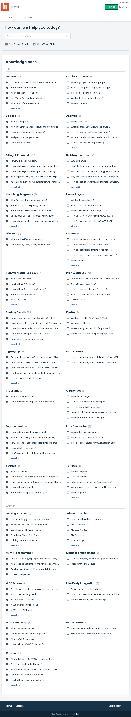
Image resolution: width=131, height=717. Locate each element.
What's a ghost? (78, 492)
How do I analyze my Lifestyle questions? (30, 244)
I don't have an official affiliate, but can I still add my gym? (38, 367)
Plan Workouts (78, 273)
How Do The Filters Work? (23, 294)
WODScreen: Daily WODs (22, 599)
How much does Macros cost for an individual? (93, 239)
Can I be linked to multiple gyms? (26, 378)
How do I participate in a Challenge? (88, 401)
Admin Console (77, 513)
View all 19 (15, 685)
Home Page (75, 194)
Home (9, 17)
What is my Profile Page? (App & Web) (89, 317)
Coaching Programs (21, 194)
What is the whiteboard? (82, 200)
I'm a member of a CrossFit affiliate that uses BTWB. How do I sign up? (44, 357)
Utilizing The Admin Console (24, 540)
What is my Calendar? (81, 323)
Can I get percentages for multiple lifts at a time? (94, 442)
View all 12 (15, 187)
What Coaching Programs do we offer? (29, 200)
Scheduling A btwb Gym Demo (25, 535)
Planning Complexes (20, 574)
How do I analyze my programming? (88, 142)
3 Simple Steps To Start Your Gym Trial (29, 524)
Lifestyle (13, 233)
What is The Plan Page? (21, 278)
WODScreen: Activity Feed (23, 594)
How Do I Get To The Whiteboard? (87, 205)
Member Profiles (79, 529)
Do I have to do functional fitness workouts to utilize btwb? (39, 82)
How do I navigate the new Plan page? (89, 289)
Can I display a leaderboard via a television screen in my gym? (40, 589)
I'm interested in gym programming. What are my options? (38, 558)
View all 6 (15, 226)
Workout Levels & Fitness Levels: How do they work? (96, 137)
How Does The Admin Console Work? (88, 519)
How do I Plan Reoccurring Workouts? (28, 289)
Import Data (76, 351)
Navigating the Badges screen (25, 137)
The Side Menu (78, 535)
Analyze (73, 116)
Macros (72, 233)
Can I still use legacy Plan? (83, 283)
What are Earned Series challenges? (88, 417)
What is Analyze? (79, 121)
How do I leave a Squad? (22, 487)
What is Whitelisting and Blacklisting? (88, 599)
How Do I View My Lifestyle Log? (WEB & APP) (92, 221)
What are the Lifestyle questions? (27, 239)
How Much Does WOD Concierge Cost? (29, 633)
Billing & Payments (20, 155)
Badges (12, 116)
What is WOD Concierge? (22, 628)
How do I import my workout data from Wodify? (93, 362)
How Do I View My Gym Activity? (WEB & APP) (92, 215)
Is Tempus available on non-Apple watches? (91, 481)
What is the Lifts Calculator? (84, 432)
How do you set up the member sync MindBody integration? (99, 594)
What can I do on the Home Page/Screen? (90, 210)
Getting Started (18, 513)
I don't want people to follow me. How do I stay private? (37, 453)
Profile (72, 312)
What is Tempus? (79, 471)
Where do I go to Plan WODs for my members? (33, 658)
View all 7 (15, 545)
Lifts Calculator (78, 426)
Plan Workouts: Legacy (23, 273)
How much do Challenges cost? (86, 406)
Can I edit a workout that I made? (26, 664)
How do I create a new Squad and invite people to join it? (38, 476)
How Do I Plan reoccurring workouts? (28, 679)
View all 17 (15, 304)
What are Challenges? (81, 396)
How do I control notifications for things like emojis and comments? (43, 442)
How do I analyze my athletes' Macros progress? (94, 255)
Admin (10, 506)
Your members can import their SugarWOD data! (94, 628)
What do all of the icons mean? (25, 103)
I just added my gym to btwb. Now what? (30, 519)
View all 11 (75, 187)
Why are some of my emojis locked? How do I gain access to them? (42, 437)
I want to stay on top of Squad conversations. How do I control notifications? (47, 481)
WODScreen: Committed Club (25, 604)
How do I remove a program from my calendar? (33, 401)
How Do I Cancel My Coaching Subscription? (31, 210)
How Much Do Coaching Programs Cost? (29, 205)
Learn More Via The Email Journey (26, 529)
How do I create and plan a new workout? (90, 294)
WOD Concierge (18, 622)
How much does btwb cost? (24, 160)
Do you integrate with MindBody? (86, 589)
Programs (14, 391)
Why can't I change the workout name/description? (95, 176)
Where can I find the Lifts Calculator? (88, 437)
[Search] (67, 36)
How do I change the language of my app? (91, 87)
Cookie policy (114, 705)
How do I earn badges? (21, 142)
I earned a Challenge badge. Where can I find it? (93, 412)
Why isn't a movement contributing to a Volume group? (37, 126)
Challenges (75, 391)
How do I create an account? (24, 87)
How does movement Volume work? (28, 132)
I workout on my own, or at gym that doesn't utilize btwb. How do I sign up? (46, 372)
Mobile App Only (78, 76)
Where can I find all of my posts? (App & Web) (92, 333)
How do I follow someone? (23, 448)
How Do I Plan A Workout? (23, 283)
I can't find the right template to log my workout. (94, 166)
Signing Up (14, 351)
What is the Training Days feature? (87, 98)
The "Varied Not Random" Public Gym (28, 98)
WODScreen (15, 583)
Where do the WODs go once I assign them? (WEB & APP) (37, 669)
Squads (12, 466)
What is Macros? (78, 260)
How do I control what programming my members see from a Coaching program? (49, 221)
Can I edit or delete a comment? (86, 92)
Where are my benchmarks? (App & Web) (90, 328)
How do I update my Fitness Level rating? (90, 132)
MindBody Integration (82, 583)
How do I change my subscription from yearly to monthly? (38, 166)
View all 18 (15, 344)
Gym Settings (77, 540)
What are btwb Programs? (23, 396)
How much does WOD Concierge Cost (28, 644)
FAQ (9, 69)
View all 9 (75, 147)
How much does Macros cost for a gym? (90, 244)
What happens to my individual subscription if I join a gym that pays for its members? (51, 176)
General (13, 76)
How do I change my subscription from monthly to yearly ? (38, 171)
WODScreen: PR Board (21, 610)
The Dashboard (78, 524)
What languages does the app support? (90, 82)
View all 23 (75, 304)
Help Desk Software (59, 714)
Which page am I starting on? (24, 92)
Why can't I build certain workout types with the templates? (99, 171)
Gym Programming (20, 553)
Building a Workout (81, 155)
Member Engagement (82, 553)
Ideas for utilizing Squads (83, 563)
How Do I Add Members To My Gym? (27, 674)
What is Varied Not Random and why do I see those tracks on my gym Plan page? (49, 563)
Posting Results (18, 312)
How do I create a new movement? (27, 338)
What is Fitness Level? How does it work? (90, 126)
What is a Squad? (79, 103)
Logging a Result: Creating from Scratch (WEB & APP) (36, 323)
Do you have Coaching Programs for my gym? (32, 215)
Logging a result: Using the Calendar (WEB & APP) (34, 317)
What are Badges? (19, 121)
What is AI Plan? (78, 299)
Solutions (27, 17)
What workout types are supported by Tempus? (94, 487)
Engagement (16, 426)
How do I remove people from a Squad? (29, 492)
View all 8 (75, 265)
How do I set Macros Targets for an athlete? (92, 249)
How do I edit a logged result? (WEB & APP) (31, 333)
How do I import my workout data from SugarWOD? (95, 357)
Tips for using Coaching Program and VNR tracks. (34, 569)
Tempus (73, 466)
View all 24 (15, 108)
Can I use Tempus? (80, 476)
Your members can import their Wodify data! (92, 633)
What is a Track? (18, 299)
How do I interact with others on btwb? (29, 432)
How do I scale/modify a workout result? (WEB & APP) (36, 328)
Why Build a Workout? (81, 160)
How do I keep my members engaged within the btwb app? (99, 558)
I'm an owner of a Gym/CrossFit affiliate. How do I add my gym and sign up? (46, 362)
